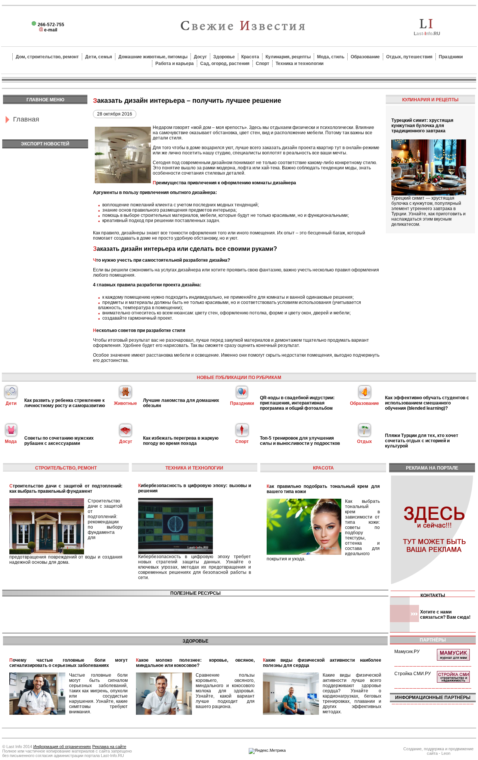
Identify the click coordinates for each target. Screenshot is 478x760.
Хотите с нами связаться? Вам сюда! (445, 614)
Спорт (262, 63)
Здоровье (224, 56)
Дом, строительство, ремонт (47, 56)
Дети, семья (98, 56)
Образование (365, 56)
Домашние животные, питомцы (152, 56)
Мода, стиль (330, 56)
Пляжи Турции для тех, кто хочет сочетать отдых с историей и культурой (421, 441)
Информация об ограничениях (62, 746)
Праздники (451, 56)
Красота (250, 56)
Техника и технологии (299, 63)
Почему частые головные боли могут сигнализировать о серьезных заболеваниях (68, 663)
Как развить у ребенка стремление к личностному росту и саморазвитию (64, 403)
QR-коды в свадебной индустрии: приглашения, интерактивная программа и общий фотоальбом (297, 403)
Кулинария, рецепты (288, 56)
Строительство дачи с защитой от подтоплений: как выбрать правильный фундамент (65, 488)
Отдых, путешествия (409, 56)
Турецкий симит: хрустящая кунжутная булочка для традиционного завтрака (422, 125)
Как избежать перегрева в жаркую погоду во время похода (180, 441)
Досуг (200, 56)
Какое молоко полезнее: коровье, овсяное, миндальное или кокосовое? (195, 663)
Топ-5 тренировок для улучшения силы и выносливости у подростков (300, 441)
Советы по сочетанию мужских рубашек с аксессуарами (59, 441)
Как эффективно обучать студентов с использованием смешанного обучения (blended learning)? (427, 403)
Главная (26, 119)
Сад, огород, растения (224, 63)
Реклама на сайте (109, 746)
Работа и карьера (174, 63)
